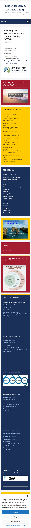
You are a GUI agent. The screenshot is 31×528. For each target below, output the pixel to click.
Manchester (6, 201)
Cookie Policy (9, 525)
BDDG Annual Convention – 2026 (14, 302)
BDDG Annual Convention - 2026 (11, 336)
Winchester (6, 208)
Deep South (6, 189)
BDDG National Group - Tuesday (11, 177)
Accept (16, 512)
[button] (28, 496)
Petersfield (6, 203)
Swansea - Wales (7, 213)
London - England (7, 198)
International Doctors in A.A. (12, 394)
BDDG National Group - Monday (11, 175)
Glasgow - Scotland (8, 196)
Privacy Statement (17, 525)
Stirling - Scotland (7, 210)
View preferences (15, 521)
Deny (15, 517)
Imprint (24, 525)
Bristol (4, 184)
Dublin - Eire (6, 191)
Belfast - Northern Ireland (10, 179)
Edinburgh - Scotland (8, 194)
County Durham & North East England (13, 186)
